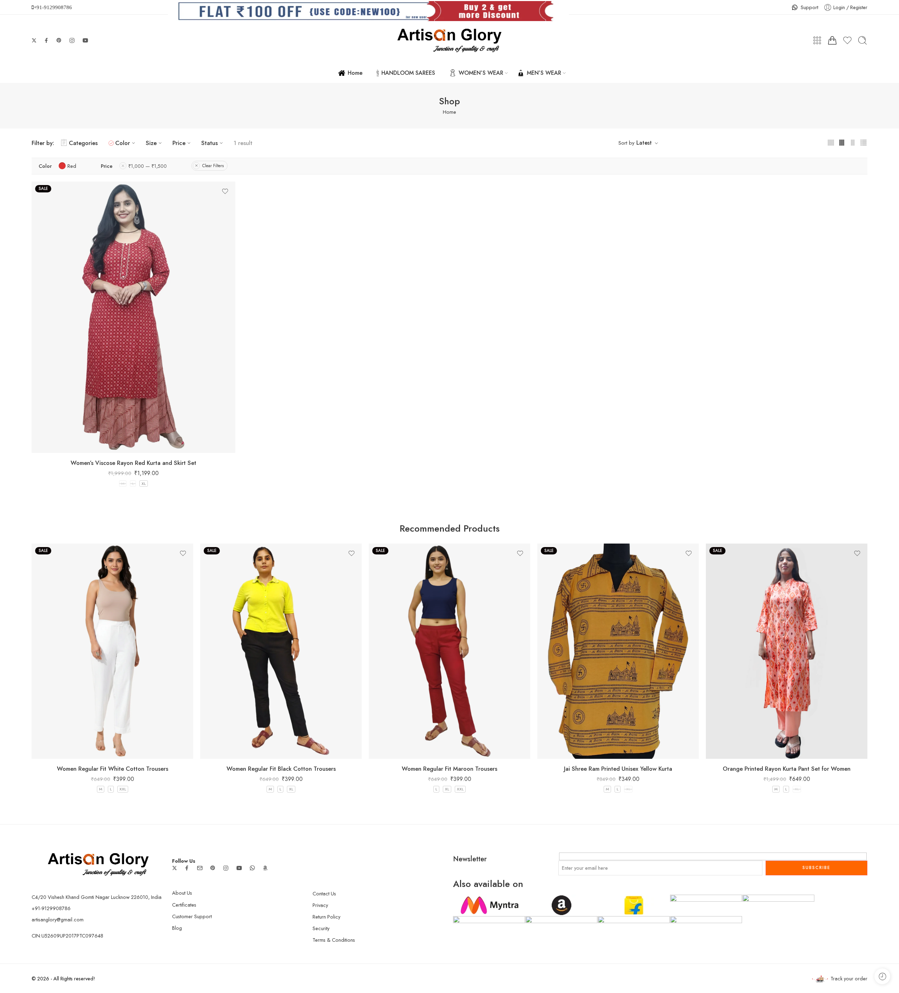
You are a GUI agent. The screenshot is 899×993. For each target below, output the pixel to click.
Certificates (184, 904)
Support (809, 7)
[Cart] (832, 40)
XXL (122, 789)
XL (144, 483)
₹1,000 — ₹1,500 (147, 166)
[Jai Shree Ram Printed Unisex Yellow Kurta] (618, 651)
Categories (83, 143)
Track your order (849, 978)
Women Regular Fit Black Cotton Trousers (281, 768)
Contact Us (324, 893)
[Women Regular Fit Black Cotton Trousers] (281, 651)
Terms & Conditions (334, 939)
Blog (177, 928)
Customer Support (192, 916)
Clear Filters (213, 166)
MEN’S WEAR (544, 73)
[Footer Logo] (98, 863)
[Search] (862, 40)
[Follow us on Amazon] (265, 868)
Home (355, 73)
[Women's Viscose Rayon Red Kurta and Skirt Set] (133, 317)
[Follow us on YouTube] (85, 40)
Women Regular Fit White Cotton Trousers (112, 768)
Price (178, 143)
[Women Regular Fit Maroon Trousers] (449, 651)
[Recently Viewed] (882, 976)
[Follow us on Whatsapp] (252, 868)
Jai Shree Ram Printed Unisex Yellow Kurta (618, 768)
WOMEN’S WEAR (481, 73)
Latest (644, 143)
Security (321, 928)
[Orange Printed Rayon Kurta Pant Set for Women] (786, 651)
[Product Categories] (817, 40)
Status (209, 143)
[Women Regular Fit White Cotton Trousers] (112, 651)
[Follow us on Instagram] (72, 40)
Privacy (320, 905)
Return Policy (326, 916)
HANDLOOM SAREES (408, 73)
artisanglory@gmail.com (58, 919)
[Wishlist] (225, 191)
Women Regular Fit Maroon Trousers (449, 768)
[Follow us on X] (34, 40)
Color (122, 143)
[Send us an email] (200, 868)
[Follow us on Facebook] (46, 40)
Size (151, 143)
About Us (182, 892)
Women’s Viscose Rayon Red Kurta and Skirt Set (133, 463)
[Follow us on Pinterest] (59, 40)
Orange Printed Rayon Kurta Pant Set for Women (787, 768)
